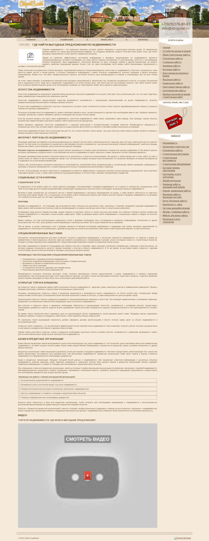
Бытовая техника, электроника (171, 169)
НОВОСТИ (175, 136)
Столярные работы (172, 62)
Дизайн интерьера (172, 180)
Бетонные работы (171, 69)
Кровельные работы (173, 83)
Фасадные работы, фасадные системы (172, 195)
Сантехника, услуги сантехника (172, 175)
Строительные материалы (176, 154)
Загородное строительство (176, 146)
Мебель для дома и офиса (175, 215)
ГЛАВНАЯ (30, 40)
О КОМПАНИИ (66, 40)
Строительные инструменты (170, 159)
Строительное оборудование (176, 164)
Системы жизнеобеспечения (176, 208)
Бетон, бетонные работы (175, 200)
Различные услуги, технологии (172, 220)
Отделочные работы (173, 58)
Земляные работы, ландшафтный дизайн (174, 185)
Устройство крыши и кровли (177, 51)
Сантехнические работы (174, 90)
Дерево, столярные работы (176, 211)
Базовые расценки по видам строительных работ (176, 95)
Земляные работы (171, 65)
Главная (166, 47)
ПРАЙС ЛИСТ (107, 40)
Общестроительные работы (176, 54)
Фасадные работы (172, 79)
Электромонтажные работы (176, 86)
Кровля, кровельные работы (177, 190)
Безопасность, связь (172, 204)
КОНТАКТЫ (143, 40)
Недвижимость (170, 143)
